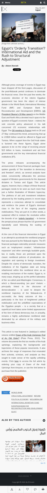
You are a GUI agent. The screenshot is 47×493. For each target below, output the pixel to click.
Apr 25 (43, 463)
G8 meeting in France (21, 131)
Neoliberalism (36, 399)
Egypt (14, 412)
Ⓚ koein (31, 482)
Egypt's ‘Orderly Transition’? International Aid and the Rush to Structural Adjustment (23, 54)
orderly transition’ (26, 218)
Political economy (20, 399)
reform (37, 396)
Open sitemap (23, 476)
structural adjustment (22, 396)
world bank (16, 392)
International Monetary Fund (25, 403)
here (17, 361)
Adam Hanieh (12, 65)
